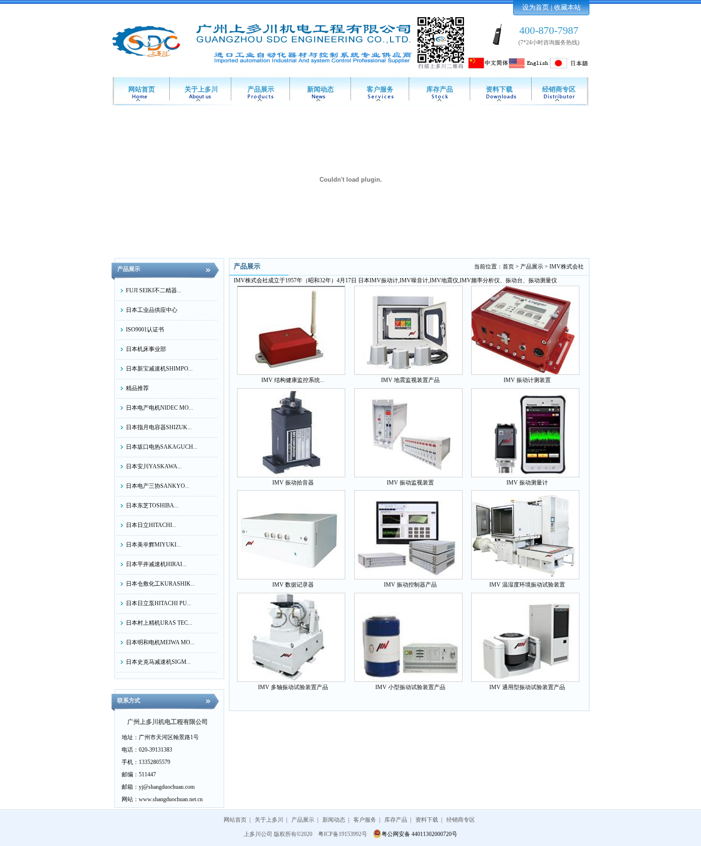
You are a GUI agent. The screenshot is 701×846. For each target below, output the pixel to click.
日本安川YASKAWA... (154, 466)
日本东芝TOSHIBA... (152, 505)
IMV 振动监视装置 (410, 482)
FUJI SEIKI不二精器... (153, 290)
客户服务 (380, 89)
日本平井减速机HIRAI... (156, 564)
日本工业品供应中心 (151, 310)
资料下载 (499, 89)
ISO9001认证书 (145, 329)
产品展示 (260, 89)
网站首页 (141, 89)
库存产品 (439, 89)
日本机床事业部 (146, 349)
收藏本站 (567, 7)
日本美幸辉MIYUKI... (153, 544)
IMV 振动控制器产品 (410, 584)
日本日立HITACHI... (151, 525)
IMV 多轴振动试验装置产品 (293, 687)
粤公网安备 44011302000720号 (419, 834)
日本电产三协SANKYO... (157, 486)
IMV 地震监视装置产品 (410, 380)
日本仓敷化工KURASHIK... (160, 583)
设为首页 (535, 7)
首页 (508, 266)
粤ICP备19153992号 (342, 834)
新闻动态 (320, 89)
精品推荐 (137, 388)
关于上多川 (201, 89)
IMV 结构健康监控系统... (292, 380)
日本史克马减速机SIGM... (158, 662)
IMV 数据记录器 (293, 584)
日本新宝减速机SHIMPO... (159, 368)
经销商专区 (559, 89)
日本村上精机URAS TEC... (159, 622)
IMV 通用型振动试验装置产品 (527, 687)
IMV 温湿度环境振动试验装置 (527, 584)
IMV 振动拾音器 (293, 482)
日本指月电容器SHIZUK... (159, 427)
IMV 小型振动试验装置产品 (410, 687)
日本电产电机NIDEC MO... (159, 407)
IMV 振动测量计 (527, 482)
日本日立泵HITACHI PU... (158, 603)
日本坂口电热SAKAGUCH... (161, 447)
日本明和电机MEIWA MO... (160, 642)
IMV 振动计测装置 (527, 380)
